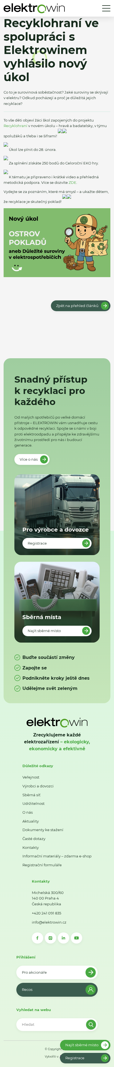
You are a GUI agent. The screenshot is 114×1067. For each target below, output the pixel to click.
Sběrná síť (31, 795)
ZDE (72, 182)
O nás (27, 812)
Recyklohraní (15, 125)
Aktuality (30, 821)
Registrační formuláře (42, 865)
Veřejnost (30, 777)
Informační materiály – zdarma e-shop (57, 856)
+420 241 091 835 (46, 913)
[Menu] (106, 8)
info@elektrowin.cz (49, 922)
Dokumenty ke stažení (42, 830)
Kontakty (30, 847)
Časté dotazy (33, 838)
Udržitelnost (33, 803)
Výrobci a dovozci (38, 786)
